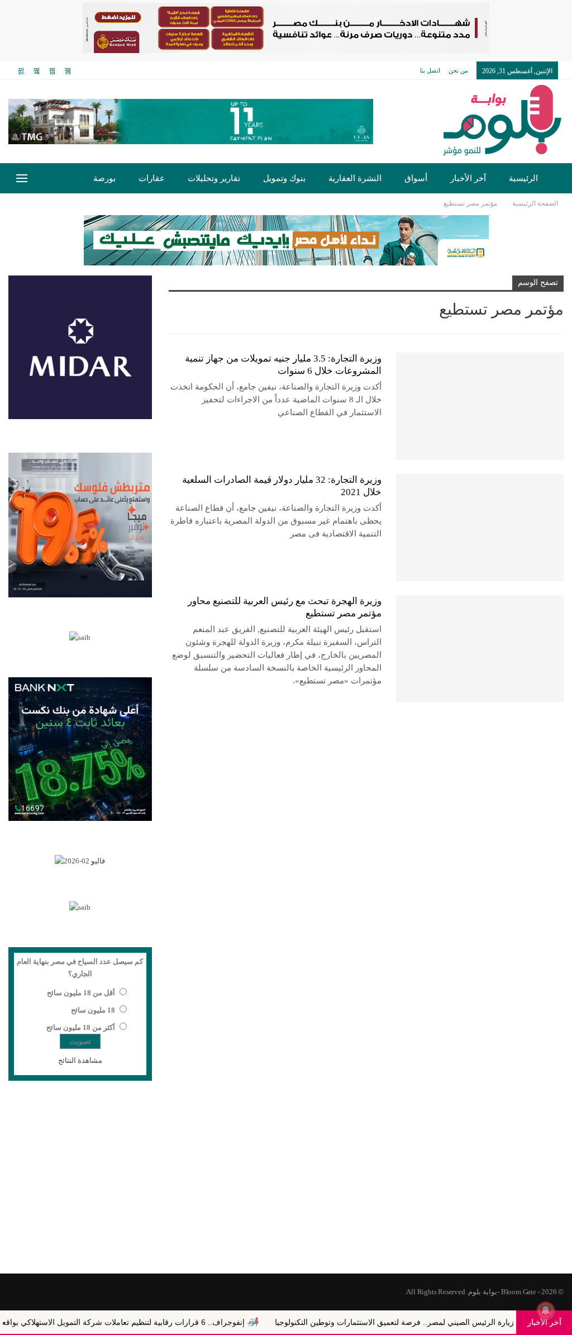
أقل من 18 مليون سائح (81, 993)
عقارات (152, 178)
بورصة (104, 178)
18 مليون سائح (93, 1010)
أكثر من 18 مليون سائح (80, 1027)
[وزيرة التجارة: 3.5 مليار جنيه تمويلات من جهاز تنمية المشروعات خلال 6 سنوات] (480, 406)
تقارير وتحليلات (214, 178)
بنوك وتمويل (284, 178)
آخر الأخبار (468, 178)
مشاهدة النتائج (80, 1060)
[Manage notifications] (546, 1310)
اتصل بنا (430, 70)
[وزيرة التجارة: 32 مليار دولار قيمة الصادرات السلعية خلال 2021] (480, 527)
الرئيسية (523, 178)
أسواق (415, 178)
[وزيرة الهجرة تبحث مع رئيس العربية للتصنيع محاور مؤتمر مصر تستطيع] (480, 648)
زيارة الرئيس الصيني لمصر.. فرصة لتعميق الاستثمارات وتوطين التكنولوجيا (439, 1322)
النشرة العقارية (355, 178)
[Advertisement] (286, 1184)
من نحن (458, 70)
